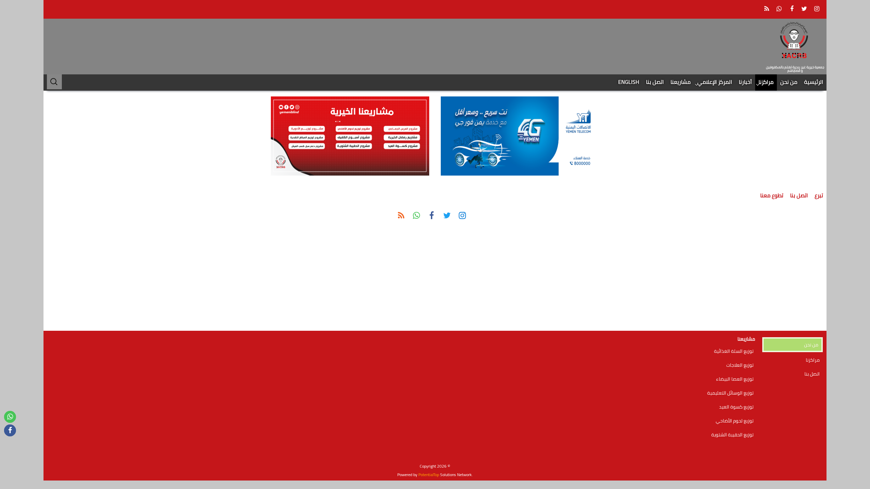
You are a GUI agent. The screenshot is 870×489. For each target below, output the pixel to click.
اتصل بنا (655, 82)
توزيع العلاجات (739, 365)
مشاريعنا (681, 82)
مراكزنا (766, 82)
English (628, 82)
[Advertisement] (792, 280)
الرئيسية (813, 82)
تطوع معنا (771, 195)
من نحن (788, 82)
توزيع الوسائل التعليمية (730, 392)
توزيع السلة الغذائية (733, 351)
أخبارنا (745, 82)
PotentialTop (428, 474)
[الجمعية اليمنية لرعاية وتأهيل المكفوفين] (795, 41)
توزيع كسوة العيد (736, 406)
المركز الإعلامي (714, 82)
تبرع (819, 195)
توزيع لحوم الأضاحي (734, 420)
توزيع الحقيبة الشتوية (732, 434)
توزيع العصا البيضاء (734, 379)
